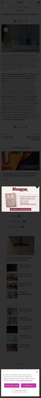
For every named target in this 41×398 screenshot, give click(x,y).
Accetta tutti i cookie (11, 385)
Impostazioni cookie (20, 391)
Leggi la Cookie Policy (26, 380)
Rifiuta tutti (28, 385)
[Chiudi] (37, 372)
